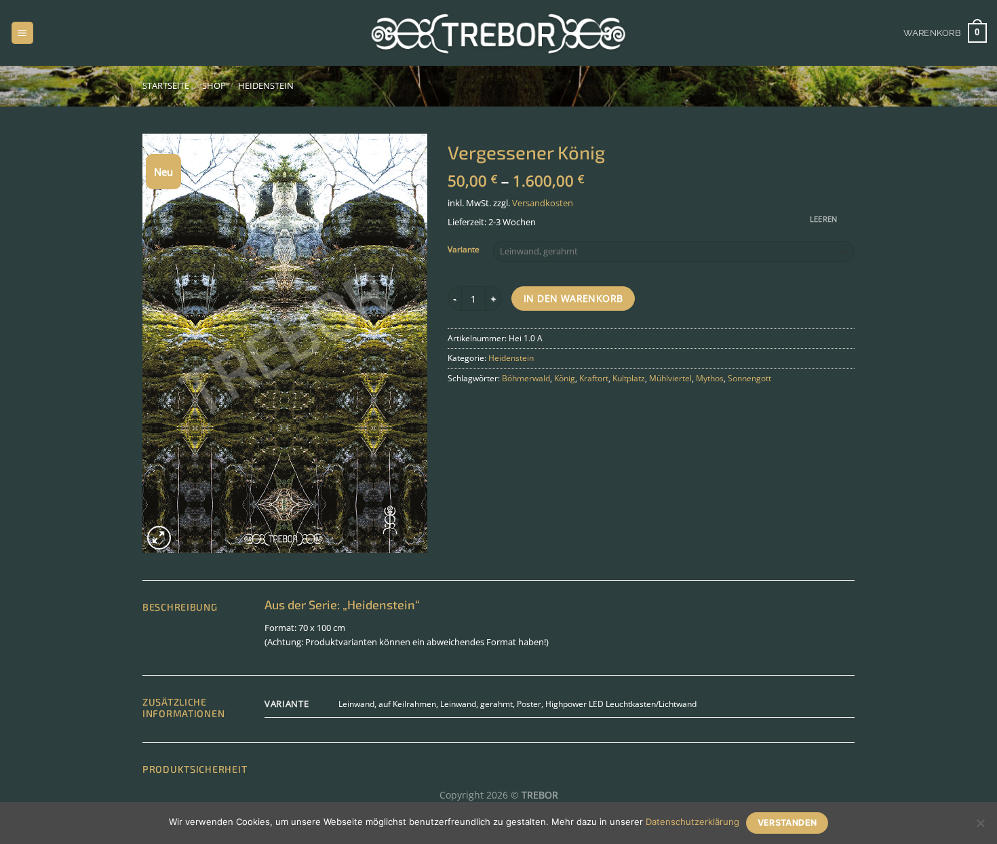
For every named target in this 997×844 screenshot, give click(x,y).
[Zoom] (159, 538)
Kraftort (593, 378)
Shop (214, 85)
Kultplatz (628, 378)
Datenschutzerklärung (692, 821)
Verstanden (787, 823)
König (564, 378)
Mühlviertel (670, 378)
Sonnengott (749, 378)
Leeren (824, 219)
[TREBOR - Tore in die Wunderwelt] (498, 33)
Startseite (165, 85)
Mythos (710, 378)
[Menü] (22, 33)
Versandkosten (542, 203)
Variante (464, 250)
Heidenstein (266, 85)
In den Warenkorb (573, 298)
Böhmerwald (526, 378)
